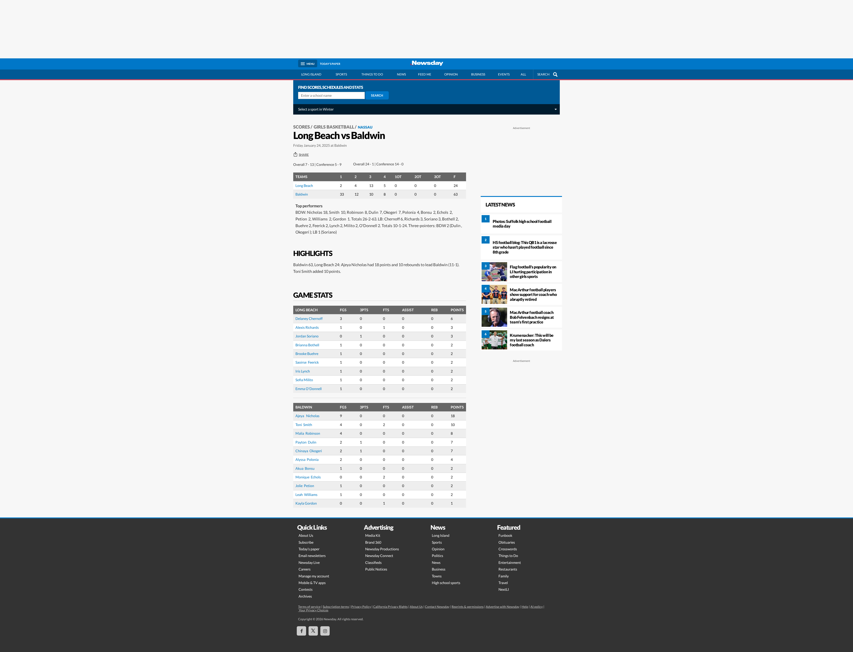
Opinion (451, 74)
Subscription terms (336, 606)
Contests (306, 589)
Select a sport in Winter (316, 109)
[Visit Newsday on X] (313, 631)
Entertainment (509, 562)
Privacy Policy (361, 606)
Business (478, 74)
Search (377, 95)
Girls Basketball (334, 126)
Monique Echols (308, 477)
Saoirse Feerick (307, 362)
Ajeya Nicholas (307, 416)
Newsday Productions (382, 549)
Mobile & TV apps (312, 583)
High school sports (446, 583)
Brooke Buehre (306, 353)
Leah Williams (306, 494)
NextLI (503, 589)
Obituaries (506, 542)
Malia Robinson (308, 433)
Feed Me (424, 74)
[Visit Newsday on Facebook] (301, 631)
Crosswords (507, 549)
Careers (305, 569)
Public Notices (376, 569)
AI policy (536, 606)
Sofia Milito (304, 380)
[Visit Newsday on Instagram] (325, 631)
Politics (437, 555)
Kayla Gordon (306, 503)
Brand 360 (373, 542)
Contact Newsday (437, 606)
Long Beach (304, 185)
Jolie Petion (305, 486)
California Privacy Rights (390, 606)
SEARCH (543, 74)
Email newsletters (312, 555)
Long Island (311, 74)
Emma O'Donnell (308, 388)
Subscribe (306, 542)
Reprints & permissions (468, 606)
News (401, 74)
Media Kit (372, 535)
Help (525, 606)
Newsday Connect (379, 555)
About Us (306, 535)
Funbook (505, 535)
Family (503, 576)
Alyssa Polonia (307, 459)
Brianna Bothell (307, 345)
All (523, 74)
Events (504, 74)
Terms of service (309, 606)
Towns (437, 576)
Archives (305, 596)
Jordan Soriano (307, 336)
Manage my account (314, 576)
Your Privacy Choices (313, 610)
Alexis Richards (307, 327)
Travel (503, 583)
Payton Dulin (306, 442)
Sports (341, 74)
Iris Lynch (302, 371)
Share (304, 155)
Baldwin (301, 194)
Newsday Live (309, 562)
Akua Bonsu (305, 468)
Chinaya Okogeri (309, 451)
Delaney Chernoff (309, 318)
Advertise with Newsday (502, 606)
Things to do (372, 74)
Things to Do (508, 555)
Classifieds (373, 562)
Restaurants (507, 569)
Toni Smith (304, 424)
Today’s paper (309, 549)
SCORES (301, 126)
